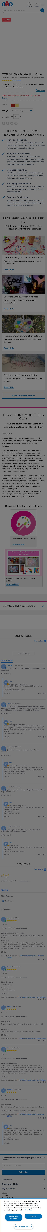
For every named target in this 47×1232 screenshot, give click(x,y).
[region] (23, 1215)
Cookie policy (27, 1210)
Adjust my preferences (23, 1227)
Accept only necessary (13, 1217)
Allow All (33, 1216)
